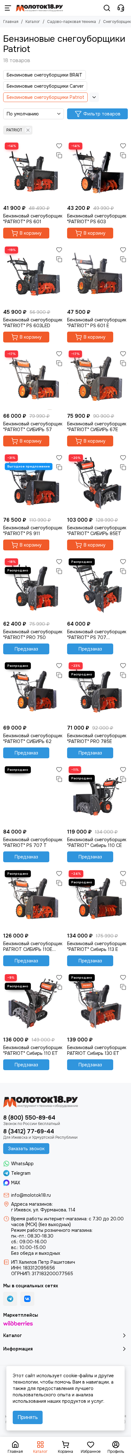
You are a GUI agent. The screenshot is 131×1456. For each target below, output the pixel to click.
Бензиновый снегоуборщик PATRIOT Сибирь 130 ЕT (96, 1050)
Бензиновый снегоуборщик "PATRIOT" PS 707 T (32, 842)
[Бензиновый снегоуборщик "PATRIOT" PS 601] (33, 171)
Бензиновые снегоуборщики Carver (45, 86)
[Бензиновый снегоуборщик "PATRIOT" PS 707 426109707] (97, 587)
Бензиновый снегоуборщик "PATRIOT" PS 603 (96, 218)
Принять (27, 1417)
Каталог (32, 21)
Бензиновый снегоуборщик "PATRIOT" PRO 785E (96, 738)
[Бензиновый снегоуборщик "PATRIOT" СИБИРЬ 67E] (97, 379)
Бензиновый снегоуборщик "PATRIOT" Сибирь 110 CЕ (96, 842)
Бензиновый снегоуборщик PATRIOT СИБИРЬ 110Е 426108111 (32, 946)
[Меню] (8, 8)
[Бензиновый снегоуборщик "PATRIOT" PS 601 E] (97, 275)
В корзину (31, 233)
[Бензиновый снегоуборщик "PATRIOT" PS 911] (33, 483)
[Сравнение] (59, 155)
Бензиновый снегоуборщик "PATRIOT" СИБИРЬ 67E (96, 426)
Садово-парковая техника (71, 21)
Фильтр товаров (102, 114)
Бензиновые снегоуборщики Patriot (45, 97)
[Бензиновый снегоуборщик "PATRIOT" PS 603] (97, 171)
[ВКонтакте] (27, 1299)
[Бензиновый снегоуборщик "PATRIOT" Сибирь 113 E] (97, 899)
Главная (10, 21)
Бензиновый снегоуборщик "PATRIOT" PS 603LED (32, 322)
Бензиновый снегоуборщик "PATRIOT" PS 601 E (96, 322)
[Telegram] (10, 1299)
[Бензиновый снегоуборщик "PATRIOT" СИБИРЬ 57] (33, 379)
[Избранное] (59, 146)
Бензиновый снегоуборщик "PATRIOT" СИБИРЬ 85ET (96, 530)
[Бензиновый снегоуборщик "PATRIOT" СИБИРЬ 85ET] (97, 483)
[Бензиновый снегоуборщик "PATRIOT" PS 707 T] (33, 795)
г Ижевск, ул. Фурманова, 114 (43, 1210)
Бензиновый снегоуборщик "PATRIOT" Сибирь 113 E (96, 946)
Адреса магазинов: (32, 1204)
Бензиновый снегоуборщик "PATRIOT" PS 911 (32, 530)
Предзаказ (26, 649)
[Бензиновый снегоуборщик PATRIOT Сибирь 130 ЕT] (97, 1003)
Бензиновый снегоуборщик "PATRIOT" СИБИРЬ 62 (32, 738)
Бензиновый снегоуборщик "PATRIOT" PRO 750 (32, 634)
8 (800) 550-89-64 (29, 1117)
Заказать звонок (26, 1148)
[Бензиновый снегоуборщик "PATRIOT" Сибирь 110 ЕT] (33, 1003)
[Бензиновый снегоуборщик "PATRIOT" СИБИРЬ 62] (33, 691)
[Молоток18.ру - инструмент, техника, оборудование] (39, 8)
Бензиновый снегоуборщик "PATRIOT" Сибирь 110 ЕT (32, 1050)
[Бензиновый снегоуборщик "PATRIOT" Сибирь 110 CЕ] (97, 795)
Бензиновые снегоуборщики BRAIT (44, 75)
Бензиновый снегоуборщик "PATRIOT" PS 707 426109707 (96, 634)
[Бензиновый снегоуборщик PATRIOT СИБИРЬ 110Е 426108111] (33, 899)
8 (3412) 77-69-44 (28, 1131)
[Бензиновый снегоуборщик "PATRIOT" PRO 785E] (97, 691)
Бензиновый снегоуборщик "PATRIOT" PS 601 (32, 218)
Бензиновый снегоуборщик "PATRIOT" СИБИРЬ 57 (32, 426)
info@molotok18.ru (31, 1195)
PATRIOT (14, 130)
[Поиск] (107, 8)
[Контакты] (121, 8)
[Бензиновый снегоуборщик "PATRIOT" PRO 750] (33, 587)
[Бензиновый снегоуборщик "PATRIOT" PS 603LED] (33, 275)
